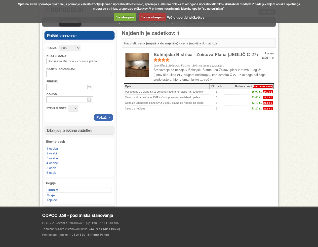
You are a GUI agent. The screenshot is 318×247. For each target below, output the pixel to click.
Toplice (52, 199)
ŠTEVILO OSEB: (57, 108)
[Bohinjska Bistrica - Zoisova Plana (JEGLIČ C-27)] (139, 66)
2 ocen (269, 53)
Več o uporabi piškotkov (185, 17)
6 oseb (51, 172)
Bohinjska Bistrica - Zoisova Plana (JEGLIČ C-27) (206, 54)
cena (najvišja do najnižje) (199, 43)
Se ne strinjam (152, 17)
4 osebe (52, 162)
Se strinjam (125, 17)
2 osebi (51, 153)
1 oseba (52, 148)
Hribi (51, 189)
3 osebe (52, 158)
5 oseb (51, 167)
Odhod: (52, 94)
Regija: (52, 48)
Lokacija (217, 65)
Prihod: (52, 81)
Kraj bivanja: (56, 56)
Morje (51, 195)
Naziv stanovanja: (60, 69)
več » (208, 79)
